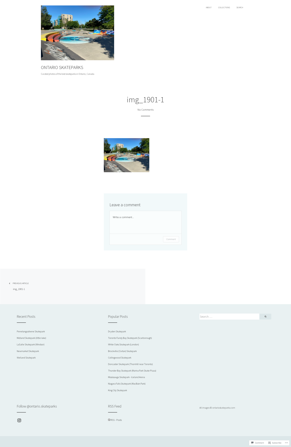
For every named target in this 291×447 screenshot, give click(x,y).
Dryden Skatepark (117, 331)
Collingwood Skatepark (119, 357)
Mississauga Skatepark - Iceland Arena (126, 377)
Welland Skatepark (26, 357)
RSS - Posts (116, 419)
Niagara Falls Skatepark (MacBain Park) (127, 383)
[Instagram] (19, 420)
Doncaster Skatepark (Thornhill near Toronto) (130, 364)
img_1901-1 (21, 286)
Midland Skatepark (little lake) (31, 337)
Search (239, 7)
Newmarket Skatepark (28, 351)
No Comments (145, 109)
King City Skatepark (117, 390)
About (209, 7)
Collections (224, 7)
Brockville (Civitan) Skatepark (122, 351)
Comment (171, 239)
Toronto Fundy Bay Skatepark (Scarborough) (130, 337)
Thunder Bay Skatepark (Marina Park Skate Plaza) (132, 370)
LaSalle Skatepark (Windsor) (30, 344)
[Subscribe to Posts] (109, 419)
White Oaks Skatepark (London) (123, 344)
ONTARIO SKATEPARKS (62, 67)
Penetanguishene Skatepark (31, 331)
